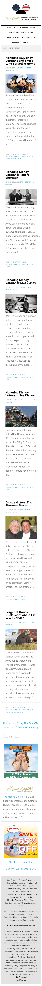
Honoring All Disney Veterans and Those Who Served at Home (20, 60)
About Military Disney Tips (15, 889)
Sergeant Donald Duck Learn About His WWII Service (20, 615)
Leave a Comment (11, 70)
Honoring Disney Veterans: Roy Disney (20, 394)
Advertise (12, 886)
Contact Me (31, 883)
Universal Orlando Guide (25, 920)
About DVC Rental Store (21, 862)
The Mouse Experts (13, 796)
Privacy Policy (29, 900)
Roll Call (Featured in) (23, 891)
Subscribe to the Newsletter (15, 883)
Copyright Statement (12, 903)
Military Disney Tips (21, 9)
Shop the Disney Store (27, 880)
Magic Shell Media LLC (18, 914)
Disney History (20, 156)
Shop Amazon (12, 880)
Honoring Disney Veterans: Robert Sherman (17, 174)
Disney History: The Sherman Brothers (18, 504)
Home (5, 48)
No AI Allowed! (21, 980)
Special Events (16, 159)
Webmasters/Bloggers (25, 886)
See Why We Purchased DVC (21, 869)
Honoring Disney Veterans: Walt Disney (20, 281)
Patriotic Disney (20, 154)
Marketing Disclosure (15, 900)
